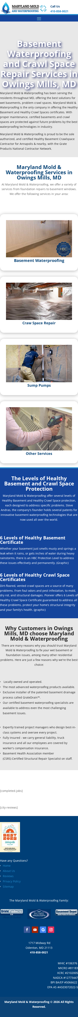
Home (7, 866)
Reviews (8, 876)
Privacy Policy (12, 881)
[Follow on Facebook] (27, 929)
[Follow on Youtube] (35, 929)
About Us (9, 871)
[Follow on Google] (43, 929)
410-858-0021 (59, 11)
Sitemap (8, 886)
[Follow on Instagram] (51, 929)
